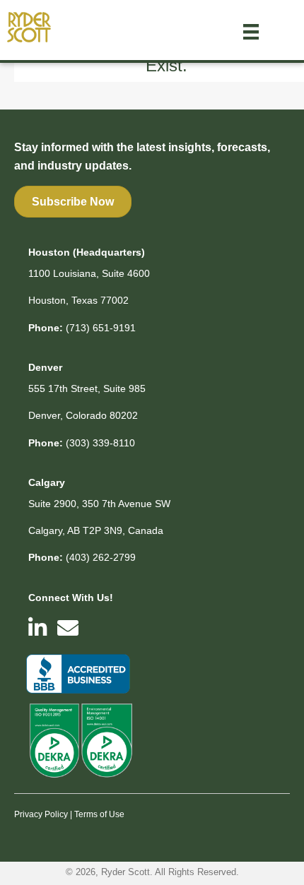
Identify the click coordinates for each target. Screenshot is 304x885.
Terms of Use (99, 814)
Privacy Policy (41, 814)
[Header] (251, 31)
